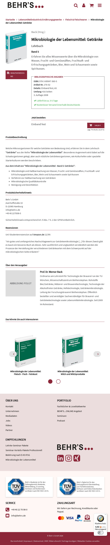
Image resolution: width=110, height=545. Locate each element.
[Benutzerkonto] (83, 5)
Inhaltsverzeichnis (17, 74)
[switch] (100, 532)
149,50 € (98, 125)
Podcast (61, 420)
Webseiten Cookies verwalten (88, 541)
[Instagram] (68, 458)
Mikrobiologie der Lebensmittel (21, 459)
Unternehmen (12, 411)
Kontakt (9, 406)
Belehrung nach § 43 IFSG (18, 454)
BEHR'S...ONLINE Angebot (69, 411)
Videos (9, 425)
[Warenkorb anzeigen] (92, 5)
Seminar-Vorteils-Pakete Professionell (24, 450)
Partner (9, 430)
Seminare (61, 415)
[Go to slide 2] (58, 381)
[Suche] (76, 5)
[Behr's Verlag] (26, 4)
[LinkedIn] (60, 458)
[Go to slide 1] (50, 381)
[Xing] (76, 458)
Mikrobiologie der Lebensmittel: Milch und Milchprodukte (73, 372)
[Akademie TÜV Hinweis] (80, 486)
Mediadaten (11, 415)
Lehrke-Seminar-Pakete (17, 445)
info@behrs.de (13, 209)
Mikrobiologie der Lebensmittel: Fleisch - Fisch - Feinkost (25, 372)
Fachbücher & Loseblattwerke (71, 406)
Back (34, 32)
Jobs (8, 420)
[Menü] (100, 5)
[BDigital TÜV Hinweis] (29, 486)
